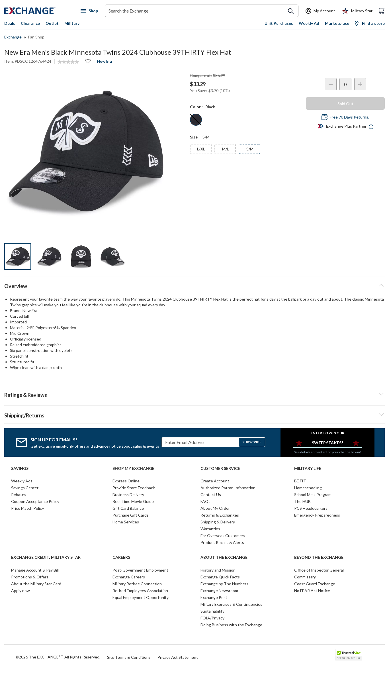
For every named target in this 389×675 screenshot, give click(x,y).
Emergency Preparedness (317, 515)
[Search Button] (291, 11)
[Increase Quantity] (360, 84)
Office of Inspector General (319, 570)
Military (71, 23)
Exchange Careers (128, 576)
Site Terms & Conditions (129, 657)
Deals (9, 23)
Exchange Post (213, 597)
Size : (195, 136)
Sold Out (345, 103)
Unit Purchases (279, 23)
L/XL (201, 148)
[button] (194, 394)
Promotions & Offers (29, 576)
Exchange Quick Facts (220, 576)
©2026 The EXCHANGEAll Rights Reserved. (57, 656)
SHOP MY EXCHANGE (133, 468)
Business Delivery (128, 494)
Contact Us (210, 494)
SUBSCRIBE (251, 442)
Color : (196, 106)
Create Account (214, 480)
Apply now (20, 590)
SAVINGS (19, 468)
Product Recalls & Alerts (222, 542)
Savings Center (24, 487)
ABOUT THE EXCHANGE (223, 557)
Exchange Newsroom (219, 590)
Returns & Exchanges (219, 515)
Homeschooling (308, 487)
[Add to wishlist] (88, 61)
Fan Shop (36, 36)
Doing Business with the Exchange (231, 624)
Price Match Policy (27, 508)
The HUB (302, 501)
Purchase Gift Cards (130, 515)
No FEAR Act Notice (312, 590)
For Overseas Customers (222, 535)
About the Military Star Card (36, 583)
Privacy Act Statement (177, 657)
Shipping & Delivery (217, 521)
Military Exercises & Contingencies (231, 604)
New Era (104, 61)
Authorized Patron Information (227, 487)
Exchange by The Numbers (224, 583)
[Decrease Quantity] (331, 84)
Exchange (13, 36)
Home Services (125, 521)
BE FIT (300, 480)
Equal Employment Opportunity (140, 597)
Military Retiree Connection (137, 583)
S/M (249, 148)
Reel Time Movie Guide (133, 501)
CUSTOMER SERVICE (220, 468)
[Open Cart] (381, 11)
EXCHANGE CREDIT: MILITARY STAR (46, 557)
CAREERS (121, 557)
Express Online (126, 480)
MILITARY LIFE (307, 468)
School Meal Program (312, 494)
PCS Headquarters (310, 508)
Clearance (30, 23)
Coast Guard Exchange (314, 583)
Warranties (210, 528)
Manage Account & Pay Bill (35, 570)
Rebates (18, 494)
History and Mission (218, 570)
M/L (225, 148)
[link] (68, 62)
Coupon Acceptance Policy (35, 501)
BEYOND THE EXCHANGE (318, 557)
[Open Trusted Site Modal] (348, 654)
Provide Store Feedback (133, 487)
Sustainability (212, 611)
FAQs (205, 501)
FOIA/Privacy (212, 617)
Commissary (305, 576)
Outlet (52, 23)
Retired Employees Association (140, 590)
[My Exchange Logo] (40, 10)
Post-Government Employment (140, 570)
